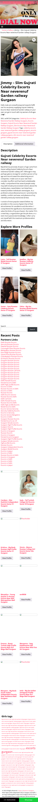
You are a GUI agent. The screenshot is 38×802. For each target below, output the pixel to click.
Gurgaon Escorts (7, 427)
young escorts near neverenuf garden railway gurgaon (20, 783)
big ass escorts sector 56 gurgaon (21, 723)
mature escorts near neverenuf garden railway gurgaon (16, 761)
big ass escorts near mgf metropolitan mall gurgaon (15, 719)
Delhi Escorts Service (8, 395)
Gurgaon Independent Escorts (12, 447)
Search (3, 326)
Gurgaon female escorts (10, 423)
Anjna (20, 790)
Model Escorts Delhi (8, 407)
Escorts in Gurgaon (8, 431)
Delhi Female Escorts (8, 381)
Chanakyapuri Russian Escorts (12, 356)
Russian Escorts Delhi (9, 397)
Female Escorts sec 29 (9, 421)
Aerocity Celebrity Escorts (10, 411)
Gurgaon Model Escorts (9, 449)
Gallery (10, 30)
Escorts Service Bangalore (10, 415)
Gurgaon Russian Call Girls (10, 370)
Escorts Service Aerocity (9, 409)
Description (8, 144)
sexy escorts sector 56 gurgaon (24, 769)
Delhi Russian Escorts (9, 342)
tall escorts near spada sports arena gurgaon (21, 779)
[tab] (8, 144)
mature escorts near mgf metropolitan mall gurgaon (19, 759)
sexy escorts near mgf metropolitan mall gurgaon (18, 765)
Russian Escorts (6, 393)
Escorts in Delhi (6, 387)
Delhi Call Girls (6, 399)
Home (4, 30)
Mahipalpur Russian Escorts (11, 350)
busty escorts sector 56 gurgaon (17, 748)
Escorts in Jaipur (7, 451)
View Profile (6, 268)
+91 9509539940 (9, 800)
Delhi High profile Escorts (10, 385)
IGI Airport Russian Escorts (10, 358)
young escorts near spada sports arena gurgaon (14, 785)
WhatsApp (28, 800)
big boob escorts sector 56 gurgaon (22, 729)
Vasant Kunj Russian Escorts (11, 354)
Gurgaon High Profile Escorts (11, 425)
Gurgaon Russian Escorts (10, 360)
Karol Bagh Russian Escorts (11, 352)
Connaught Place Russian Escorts (13, 348)
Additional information (24, 144)
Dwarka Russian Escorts (9, 346)
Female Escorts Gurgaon (10, 437)
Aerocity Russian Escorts (10, 344)
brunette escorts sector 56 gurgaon (22, 741)
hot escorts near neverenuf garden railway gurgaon (19, 755)
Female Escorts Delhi (8, 383)
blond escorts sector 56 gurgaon (17, 735)
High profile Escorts (8, 443)
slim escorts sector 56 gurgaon (17, 775)
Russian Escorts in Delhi (9, 389)
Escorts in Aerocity (7, 413)
